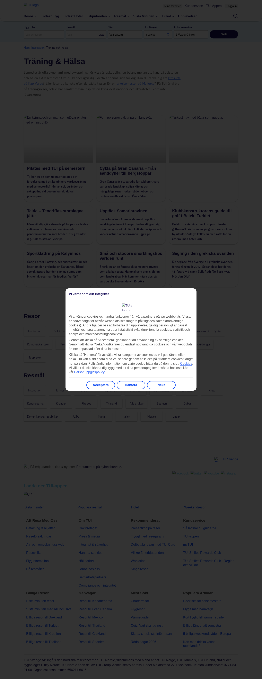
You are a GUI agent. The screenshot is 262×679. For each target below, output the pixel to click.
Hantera (131, 385)
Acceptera (101, 385)
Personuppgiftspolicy (89, 372)
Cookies (186, 363)
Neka (161, 385)
